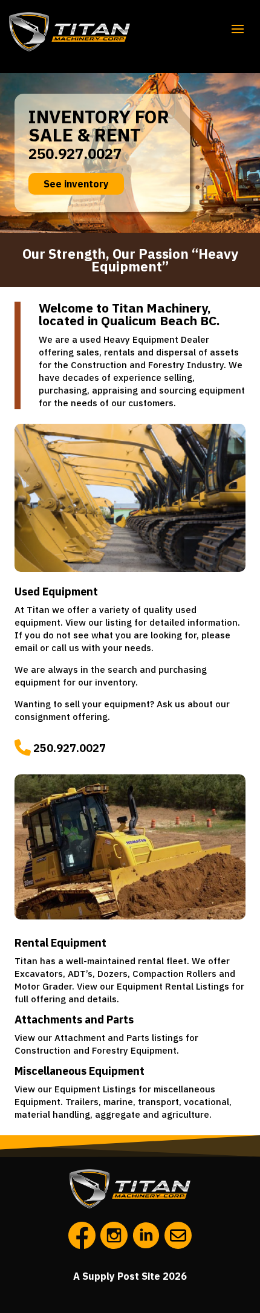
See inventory (76, 184)
